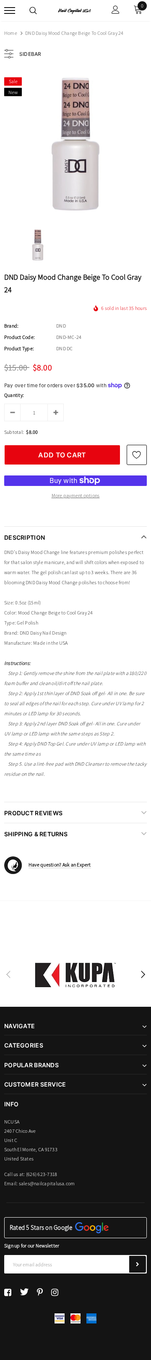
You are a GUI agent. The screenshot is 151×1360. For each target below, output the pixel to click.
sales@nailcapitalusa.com (47, 1183)
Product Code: (19, 337)
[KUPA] (75, 975)
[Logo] (74, 10)
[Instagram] (54, 1292)
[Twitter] (24, 1292)
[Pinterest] (40, 1292)
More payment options (76, 495)
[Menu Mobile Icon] (9, 10)
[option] (75, 144)
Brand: (11, 326)
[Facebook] (7, 1292)
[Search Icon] (33, 10)
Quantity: (14, 395)
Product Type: (19, 348)
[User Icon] (116, 11)
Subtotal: (14, 432)
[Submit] (137, 1264)
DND (61, 326)
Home (10, 33)
